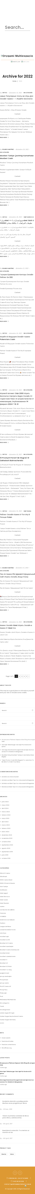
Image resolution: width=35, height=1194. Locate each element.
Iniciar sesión (6, 1038)
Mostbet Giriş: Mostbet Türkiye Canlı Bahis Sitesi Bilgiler (18, 756)
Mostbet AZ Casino (6, 943)
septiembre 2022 (7, 845)
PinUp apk (3, 993)
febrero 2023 (6, 828)
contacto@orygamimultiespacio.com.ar (17, 1184)
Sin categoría (28, 92)
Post (1, 996)
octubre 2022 (6, 842)
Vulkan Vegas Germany (8, 1020)
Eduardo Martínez (8, 149)
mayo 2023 (5, 818)
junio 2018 (5, 855)
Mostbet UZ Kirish (6, 966)
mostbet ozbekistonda (7, 956)
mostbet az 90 (5, 940)
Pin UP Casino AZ (5, 986)
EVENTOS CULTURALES (7, 920)
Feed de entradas (7, 1041)
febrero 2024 (6, 815)
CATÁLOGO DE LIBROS (7, 910)
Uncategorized (5, 1010)
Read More (3, 137)
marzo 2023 (6, 825)
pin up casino (4, 983)
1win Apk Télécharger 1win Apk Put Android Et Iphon (16, 745)
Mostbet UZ (4, 963)
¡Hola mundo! (14, 777)
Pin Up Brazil (4, 980)
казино (2, 1023)
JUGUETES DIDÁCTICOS (8, 930)
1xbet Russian (4, 903)
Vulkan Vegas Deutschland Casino (11, 1016)
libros (12, 1154)
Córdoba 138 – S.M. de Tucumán (18, 1178)
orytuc (4, 92)
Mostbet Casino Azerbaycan (9, 950)
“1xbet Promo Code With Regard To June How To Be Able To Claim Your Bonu (18, 761)
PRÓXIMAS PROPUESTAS (8, 1000)
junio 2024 (5, 802)
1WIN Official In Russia (7, 883)
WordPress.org (6, 1048)
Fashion (2, 923)
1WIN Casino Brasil (6, 880)
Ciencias (3, 913)
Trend (2, 1006)
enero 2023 (5, 832)
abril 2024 (5, 808)
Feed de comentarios (9, 1044)
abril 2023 (5, 822)
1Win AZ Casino (5, 873)
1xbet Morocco (29, 217)
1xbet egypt (4, 893)
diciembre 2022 (7, 835)
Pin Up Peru (3, 990)
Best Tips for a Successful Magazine (22, 780)
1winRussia (3, 890)
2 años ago (3, 1067)
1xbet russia (27, 511)
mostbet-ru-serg (6, 970)
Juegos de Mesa (5, 926)
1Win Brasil (3, 876)
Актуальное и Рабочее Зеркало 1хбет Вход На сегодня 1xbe (18, 740)
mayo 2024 (5, 805)
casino (2, 906)
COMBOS (3, 916)
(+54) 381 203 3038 (18, 1181)
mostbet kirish (5, 953)
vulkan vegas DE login (7, 1013)
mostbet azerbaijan (6, 946)
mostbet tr (3, 960)
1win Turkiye (4, 886)
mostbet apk (4, 936)
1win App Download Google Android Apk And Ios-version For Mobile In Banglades (18, 751)
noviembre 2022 (7, 838)
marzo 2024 (6, 812)
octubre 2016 (6, 858)
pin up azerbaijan (5, 976)
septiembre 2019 (7, 852)
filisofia (3, 1154)
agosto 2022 (6, 848)
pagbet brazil (4, 973)
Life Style (3, 933)
